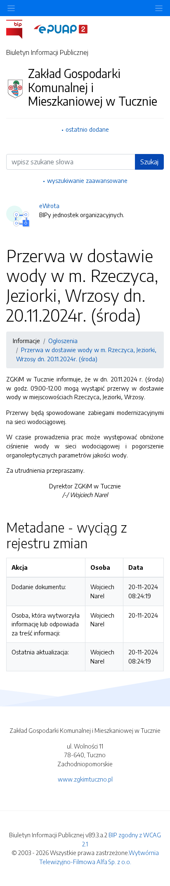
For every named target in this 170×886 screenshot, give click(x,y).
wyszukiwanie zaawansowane (87, 180)
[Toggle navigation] (158, 8)
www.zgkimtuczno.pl (85, 779)
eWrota (49, 205)
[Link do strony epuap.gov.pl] (60, 28)
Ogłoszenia (63, 340)
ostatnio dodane (87, 129)
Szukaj (149, 162)
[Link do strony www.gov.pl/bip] (19, 28)
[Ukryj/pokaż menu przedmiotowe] (11, 8)
